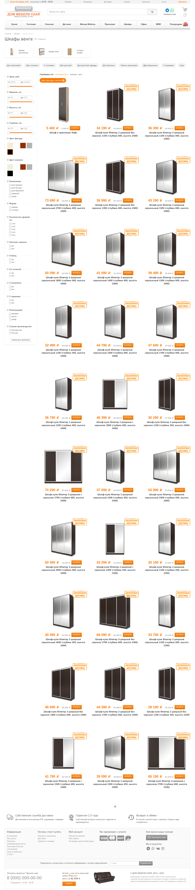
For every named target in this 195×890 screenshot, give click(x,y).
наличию (73, 74)
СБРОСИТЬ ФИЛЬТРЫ (21, 340)
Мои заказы (74, 838)
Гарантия (146, 2)
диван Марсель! (70, 876)
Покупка (68, 2)
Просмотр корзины (77, 836)
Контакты (183, 2)
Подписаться (145, 863)
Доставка (107, 2)
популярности (61, 74)
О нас (164, 2)
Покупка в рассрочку (47, 836)
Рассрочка (88, 2)
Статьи (10, 854)
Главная (8, 34)
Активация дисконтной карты (81, 841)
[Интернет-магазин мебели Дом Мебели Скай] (24, 11)
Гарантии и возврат (46, 841)
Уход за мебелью (14, 852)
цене (80, 74)
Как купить (11, 838)
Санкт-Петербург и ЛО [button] (19, 2)
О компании (12, 836)
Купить (75, 128)
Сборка (127, 2)
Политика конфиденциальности (16, 842)
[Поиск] (152, 12)
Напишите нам (158, 837)
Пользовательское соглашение (15, 847)
